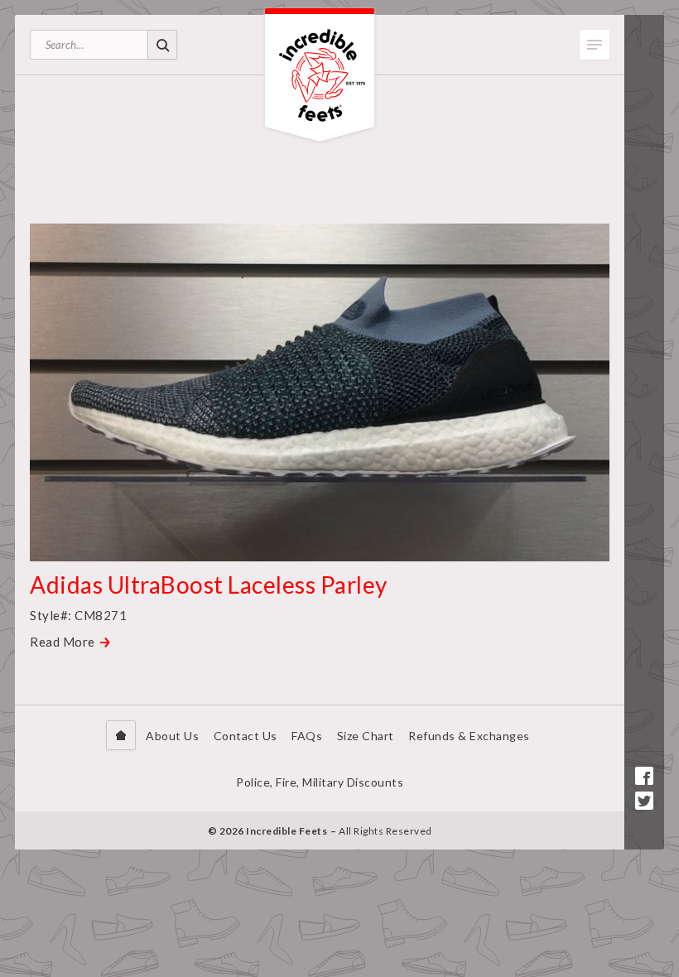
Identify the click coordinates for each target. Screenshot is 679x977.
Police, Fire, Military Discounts (319, 782)
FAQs (306, 736)
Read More (62, 641)
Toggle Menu (594, 45)
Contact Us (245, 736)
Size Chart (365, 736)
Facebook (644, 776)
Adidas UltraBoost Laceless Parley (209, 584)
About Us (172, 736)
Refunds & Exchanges (469, 736)
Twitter (644, 801)
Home (121, 735)
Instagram (644, 825)
